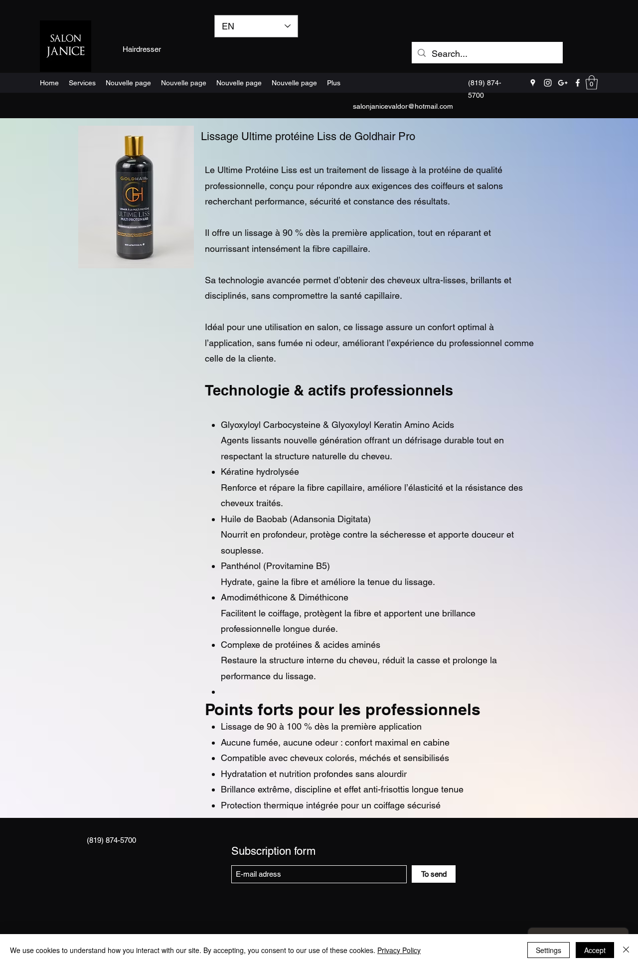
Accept (595, 950)
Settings (548, 950)
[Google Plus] (563, 83)
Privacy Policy (399, 950)
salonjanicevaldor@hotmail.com (403, 106)
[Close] (626, 950)
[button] (592, 82)
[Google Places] (533, 83)
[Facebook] (578, 83)
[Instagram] (548, 83)
